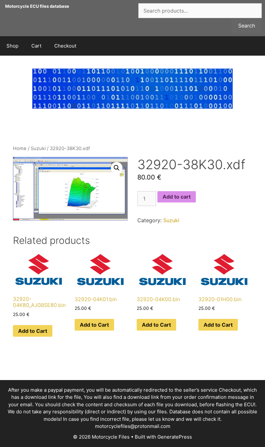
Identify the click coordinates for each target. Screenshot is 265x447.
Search (246, 25)
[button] (116, 168)
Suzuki (38, 148)
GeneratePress (174, 437)
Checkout (65, 46)
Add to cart (177, 196)
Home (19, 148)
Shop (12, 46)
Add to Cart (32, 331)
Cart (36, 46)
